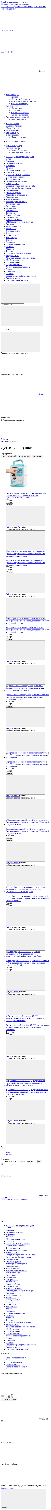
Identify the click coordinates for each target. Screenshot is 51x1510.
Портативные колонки (15, 177)
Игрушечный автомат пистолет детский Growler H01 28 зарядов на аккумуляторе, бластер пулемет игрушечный (27, 764)
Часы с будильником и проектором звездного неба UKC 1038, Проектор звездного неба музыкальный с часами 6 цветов (27, 898)
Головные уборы (13, 262)
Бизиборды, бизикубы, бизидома (20, 157)
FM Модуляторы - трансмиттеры (20, 222)
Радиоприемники (13, 226)
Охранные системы (14, 265)
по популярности (8, 456)
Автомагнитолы (13, 204)
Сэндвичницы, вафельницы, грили (21, 276)
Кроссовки (15, 97)
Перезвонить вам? (9, 1399)
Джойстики (11, 235)
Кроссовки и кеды (18, 119)
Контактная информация (16, 1367)
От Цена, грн (6, 1161)
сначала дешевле (23, 456)
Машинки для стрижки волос (18, 170)
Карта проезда (7, 1488)
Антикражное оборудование (18, 267)
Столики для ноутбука (15, 244)
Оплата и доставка (14, 7)
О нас (3, 7)
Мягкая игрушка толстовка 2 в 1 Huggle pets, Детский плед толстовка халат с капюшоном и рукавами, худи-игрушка (25, 562)
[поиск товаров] (20, 293)
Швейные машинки (14, 260)
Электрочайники (13, 215)
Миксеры (10, 249)
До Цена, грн (24, 1161)
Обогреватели (12, 190)
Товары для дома (13, 179)
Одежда (9, 269)
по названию (37, 456)
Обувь (8, 159)
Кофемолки (11, 229)
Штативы (10, 247)
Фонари (9, 233)
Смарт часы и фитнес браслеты (19, 188)
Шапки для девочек (19, 137)
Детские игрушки (13, 193)
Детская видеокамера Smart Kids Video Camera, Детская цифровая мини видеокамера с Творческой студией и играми (27, 831)
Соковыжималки (13, 278)
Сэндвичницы (12, 217)
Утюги (9, 240)
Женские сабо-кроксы (20, 113)
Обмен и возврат (29, 7)
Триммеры (10, 213)
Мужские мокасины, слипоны (23, 101)
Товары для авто (13, 199)
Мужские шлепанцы (19, 104)
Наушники (10, 166)
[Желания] (25, 364)
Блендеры (10, 172)
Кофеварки (10, 242)
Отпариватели (12, 211)
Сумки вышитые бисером (17, 280)
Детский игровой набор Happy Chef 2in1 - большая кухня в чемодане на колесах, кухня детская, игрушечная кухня (27, 697)
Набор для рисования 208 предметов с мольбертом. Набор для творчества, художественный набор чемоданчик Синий (27, 963)
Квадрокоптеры (12, 256)
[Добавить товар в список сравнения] (25, 540)
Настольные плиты (14, 220)
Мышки (9, 168)
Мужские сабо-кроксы (20, 99)
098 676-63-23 (7, 30)
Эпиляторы (11, 206)
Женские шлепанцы (19, 115)
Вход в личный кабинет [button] (16, 1358)
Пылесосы (10, 271)
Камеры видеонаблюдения (17, 181)
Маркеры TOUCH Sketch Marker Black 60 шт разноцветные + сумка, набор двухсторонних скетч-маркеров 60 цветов (28, 629)
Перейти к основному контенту (14, 2)
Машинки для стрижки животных (20, 258)
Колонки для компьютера (16, 202)
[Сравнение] (20, 342)
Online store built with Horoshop (14, 1200)
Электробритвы (12, 184)
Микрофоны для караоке (16, 195)
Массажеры (11, 208)
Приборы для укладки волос (18, 175)
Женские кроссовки (19, 108)
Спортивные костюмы (20, 152)
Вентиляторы (11, 224)
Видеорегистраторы (14, 163)
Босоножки (15, 110)
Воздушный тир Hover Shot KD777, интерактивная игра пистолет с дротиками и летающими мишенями (27, 1027)
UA (7, 329)
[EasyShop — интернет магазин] (13, 1174)
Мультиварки (11, 238)
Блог (14, 9)
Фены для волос (13, 231)
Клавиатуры (11, 161)
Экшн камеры (12, 197)
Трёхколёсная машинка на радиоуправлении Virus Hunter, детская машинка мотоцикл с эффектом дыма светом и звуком (27, 1092)
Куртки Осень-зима (19, 150)
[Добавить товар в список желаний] (25, 516)
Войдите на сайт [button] (13, 527)
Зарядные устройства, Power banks (20, 186)
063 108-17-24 (7, 52)
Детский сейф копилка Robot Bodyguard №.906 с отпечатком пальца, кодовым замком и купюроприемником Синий (26, 495)
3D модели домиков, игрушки (18, 253)
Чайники (9, 274)
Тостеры (9, 251)
